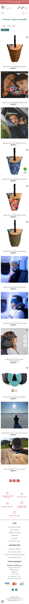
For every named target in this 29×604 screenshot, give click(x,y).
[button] (26, 36)
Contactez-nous (14, 541)
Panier (22, 8)
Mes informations (14, 557)
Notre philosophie (14, 527)
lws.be (19, 600)
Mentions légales (14, 549)
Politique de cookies (14, 552)
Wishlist (18, 8)
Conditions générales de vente (14, 554)
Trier (3, 26)
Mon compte (14, 530)
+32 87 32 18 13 (14, 574)
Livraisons (14, 535)
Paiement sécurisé (14, 532)
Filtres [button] (4, 30)
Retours (14, 538)
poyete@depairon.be (14, 576)
